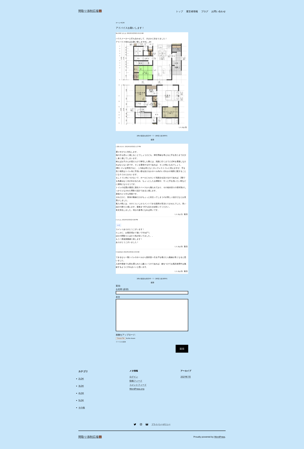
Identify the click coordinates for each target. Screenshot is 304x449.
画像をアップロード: (126, 335)
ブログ (204, 11)
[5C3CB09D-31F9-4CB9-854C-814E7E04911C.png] (151, 104)
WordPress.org (136, 389)
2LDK (81, 378)
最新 (152, 139)
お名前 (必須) (122, 289)
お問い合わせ (218, 11)
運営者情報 (192, 11)
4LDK (123, 23)
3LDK (81, 386)
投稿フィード (135, 381)
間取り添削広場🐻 (90, 11)
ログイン (133, 376)
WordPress (219, 437)
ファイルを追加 (121, 342)
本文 (118, 297)
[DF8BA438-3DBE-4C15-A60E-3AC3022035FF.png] (151, 63)
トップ (179, 11)
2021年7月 (185, 376)
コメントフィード (138, 385)
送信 (182, 348)
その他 (81, 407)
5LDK (81, 400)
